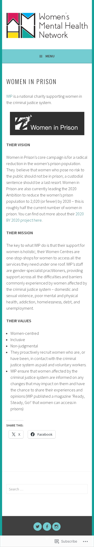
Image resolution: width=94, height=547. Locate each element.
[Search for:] (46, 489)
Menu (50, 56)
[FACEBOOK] (47, 526)
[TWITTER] (37, 526)
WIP (9, 96)
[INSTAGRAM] (56, 526)
